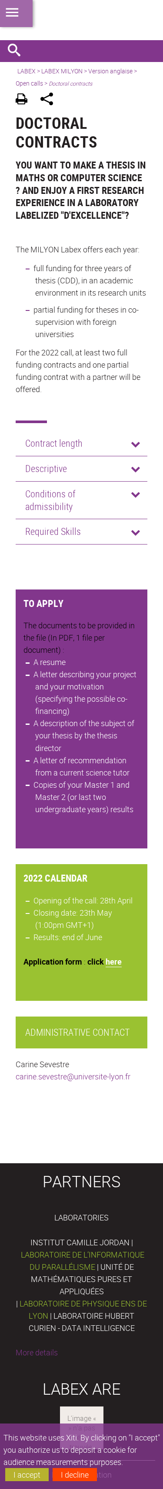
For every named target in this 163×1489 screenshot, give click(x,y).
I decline (75, 1474)
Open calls (29, 83)
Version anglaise (110, 71)
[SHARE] (49, 100)
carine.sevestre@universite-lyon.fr (73, 1076)
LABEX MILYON (62, 71)
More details (37, 1352)
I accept (26, 1474)
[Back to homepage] (81, 20)
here (114, 961)
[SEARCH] (17, 51)
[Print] (24, 100)
